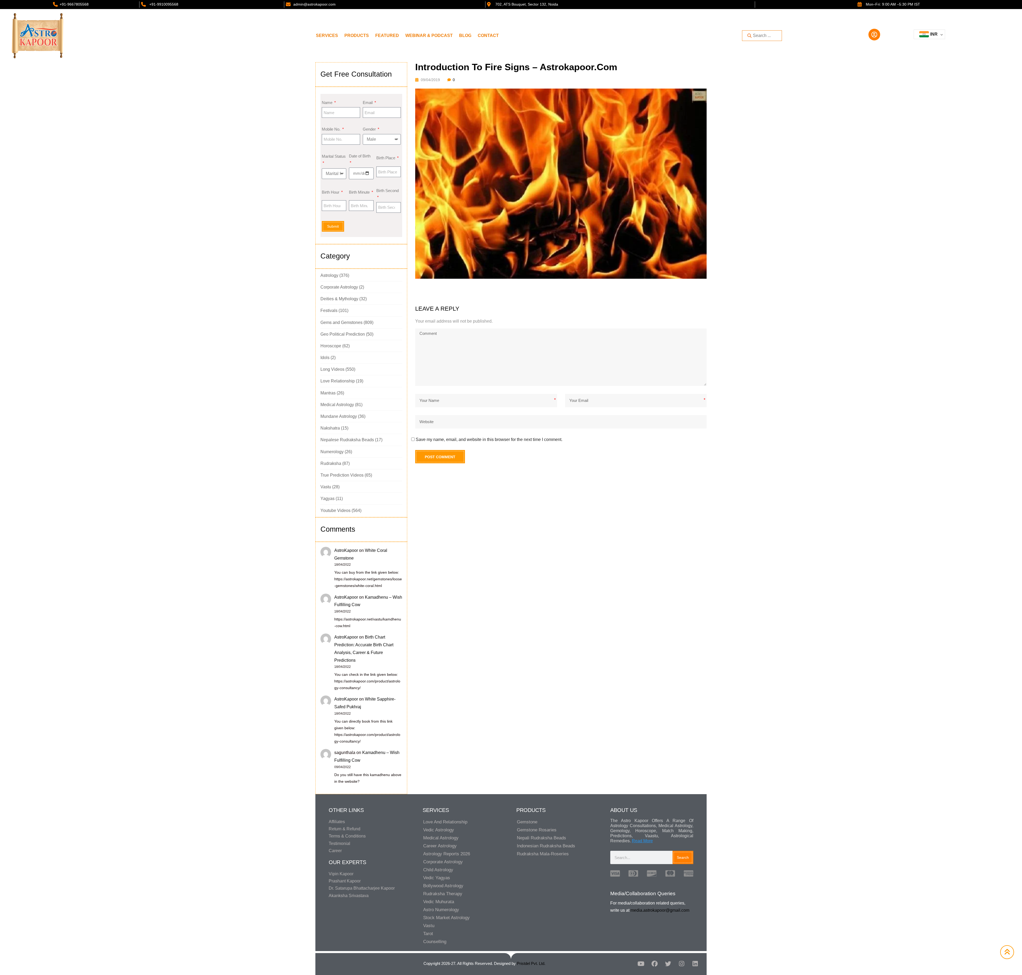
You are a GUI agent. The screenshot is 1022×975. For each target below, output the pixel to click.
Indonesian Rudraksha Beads (546, 845)
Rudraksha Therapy (442, 893)
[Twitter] (668, 963)
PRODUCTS (356, 35)
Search (683, 857)
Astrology (329, 275)
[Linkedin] (695, 963)
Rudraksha (330, 463)
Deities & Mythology (339, 299)
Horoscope (330, 346)
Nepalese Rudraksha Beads (347, 440)
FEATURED (387, 35)
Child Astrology (438, 869)
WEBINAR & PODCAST (429, 35)
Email (368, 102)
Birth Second (387, 190)
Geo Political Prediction (342, 334)
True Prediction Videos (342, 475)
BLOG (465, 35)
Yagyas (327, 498)
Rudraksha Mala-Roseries (543, 853)
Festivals (328, 310)
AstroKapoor (346, 550)
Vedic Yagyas (436, 877)
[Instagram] (681, 963)
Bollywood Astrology (443, 885)
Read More (642, 841)
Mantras (328, 393)
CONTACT (488, 35)
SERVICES (327, 35)
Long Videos (332, 369)
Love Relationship (337, 381)
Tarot (428, 933)
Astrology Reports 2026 (446, 853)
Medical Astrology (337, 404)
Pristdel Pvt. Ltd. (531, 963)
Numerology (332, 451)
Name (327, 102)
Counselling (434, 941)
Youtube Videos (335, 510)
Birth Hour (331, 192)
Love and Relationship (445, 821)
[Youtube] (641, 963)
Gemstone (527, 821)
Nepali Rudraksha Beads (541, 837)
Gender (370, 129)
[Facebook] (654, 963)
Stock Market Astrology (446, 917)
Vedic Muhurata (438, 901)
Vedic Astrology (438, 829)
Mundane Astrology (338, 416)
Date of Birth (359, 156)
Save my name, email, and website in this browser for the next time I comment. (489, 439)
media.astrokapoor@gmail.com (659, 910)
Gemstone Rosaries (537, 829)
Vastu (325, 487)
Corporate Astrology (339, 287)
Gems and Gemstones (341, 322)
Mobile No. (331, 129)
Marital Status (334, 156)
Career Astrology (440, 845)
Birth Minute (360, 192)
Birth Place (386, 158)
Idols (324, 357)
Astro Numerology (441, 909)
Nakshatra (330, 428)
